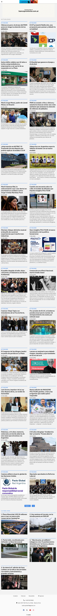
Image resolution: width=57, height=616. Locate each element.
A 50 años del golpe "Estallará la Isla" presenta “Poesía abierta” (42, 433)
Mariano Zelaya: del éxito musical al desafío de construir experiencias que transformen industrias (13, 233)
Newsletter (32, 596)
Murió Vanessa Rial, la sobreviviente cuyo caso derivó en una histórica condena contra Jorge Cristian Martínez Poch (14, 190)
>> (33, 505)
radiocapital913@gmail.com (28, 605)
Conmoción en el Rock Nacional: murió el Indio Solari (41, 272)
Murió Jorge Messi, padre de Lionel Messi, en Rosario (14, 104)
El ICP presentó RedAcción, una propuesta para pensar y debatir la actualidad (43, 27)
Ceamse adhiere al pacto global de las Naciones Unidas (14, 475)
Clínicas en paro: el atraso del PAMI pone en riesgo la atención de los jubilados (14, 27)
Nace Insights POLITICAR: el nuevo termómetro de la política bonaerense (42, 232)
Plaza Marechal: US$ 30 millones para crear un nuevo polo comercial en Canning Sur (14, 516)
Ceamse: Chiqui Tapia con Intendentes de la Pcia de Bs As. (13, 312)
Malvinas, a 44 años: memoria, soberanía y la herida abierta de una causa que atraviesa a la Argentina (13, 435)
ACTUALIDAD (4, 22)
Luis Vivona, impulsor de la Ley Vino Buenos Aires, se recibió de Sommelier (13, 392)
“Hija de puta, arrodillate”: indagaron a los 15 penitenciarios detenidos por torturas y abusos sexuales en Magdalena (42, 543)
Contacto (15, 596)
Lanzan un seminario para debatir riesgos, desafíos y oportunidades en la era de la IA (42, 353)
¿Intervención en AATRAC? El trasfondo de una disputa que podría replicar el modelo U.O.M (13, 148)
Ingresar (41, 596)
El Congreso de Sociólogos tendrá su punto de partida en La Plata (13, 352)
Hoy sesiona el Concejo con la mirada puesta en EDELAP (41, 515)
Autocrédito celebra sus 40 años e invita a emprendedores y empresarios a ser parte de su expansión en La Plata (14, 65)
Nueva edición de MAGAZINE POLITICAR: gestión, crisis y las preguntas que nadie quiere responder (41, 393)
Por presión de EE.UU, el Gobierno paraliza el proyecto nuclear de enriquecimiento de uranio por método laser (42, 314)
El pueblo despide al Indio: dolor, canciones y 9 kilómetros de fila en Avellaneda (14, 273)
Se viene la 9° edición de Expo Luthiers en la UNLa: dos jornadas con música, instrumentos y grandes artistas (13, 570)
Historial (23, 596)
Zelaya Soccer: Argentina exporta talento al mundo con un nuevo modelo (42, 148)
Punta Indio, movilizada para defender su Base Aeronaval (12, 541)
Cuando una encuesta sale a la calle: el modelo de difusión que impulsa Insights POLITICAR (41, 189)
